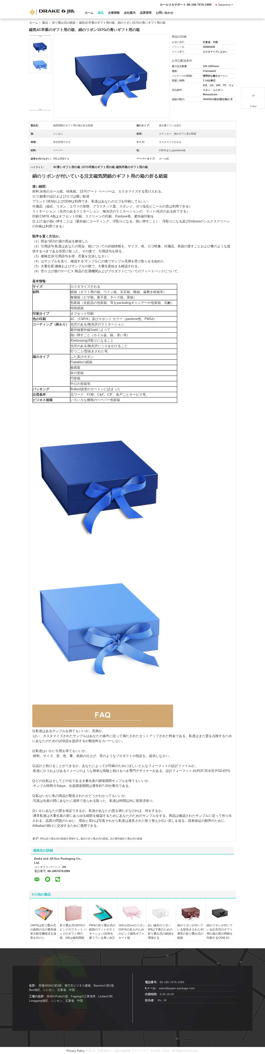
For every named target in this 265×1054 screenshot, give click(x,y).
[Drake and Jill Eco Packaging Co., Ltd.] (52, 12)
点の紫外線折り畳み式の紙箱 (126, 838)
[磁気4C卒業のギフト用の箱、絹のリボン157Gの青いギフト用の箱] (40, 47)
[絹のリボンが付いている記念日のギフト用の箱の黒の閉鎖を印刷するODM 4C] (220, 912)
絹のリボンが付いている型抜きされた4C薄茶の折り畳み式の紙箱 (190, 931)
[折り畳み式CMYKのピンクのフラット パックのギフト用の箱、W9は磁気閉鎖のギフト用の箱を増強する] (73, 912)
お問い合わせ (164, 12)
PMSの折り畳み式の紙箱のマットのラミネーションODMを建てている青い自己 (102, 931)
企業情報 (114, 12)
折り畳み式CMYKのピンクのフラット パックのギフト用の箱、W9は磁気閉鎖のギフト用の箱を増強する (73, 936)
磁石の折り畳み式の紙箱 (94, 838)
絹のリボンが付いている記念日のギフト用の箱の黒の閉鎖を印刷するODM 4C (220, 931)
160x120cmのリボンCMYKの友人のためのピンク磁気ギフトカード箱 (131, 931)
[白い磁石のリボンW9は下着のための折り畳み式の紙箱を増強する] (161, 912)
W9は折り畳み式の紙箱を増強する (59, 838)
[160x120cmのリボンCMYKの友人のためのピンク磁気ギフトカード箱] (131, 912)
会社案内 (130, 12)
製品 (101, 12)
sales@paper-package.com (177, 988)
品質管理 (146, 12)
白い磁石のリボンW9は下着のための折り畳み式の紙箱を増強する (161, 931)
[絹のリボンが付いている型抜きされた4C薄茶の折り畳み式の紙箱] (190, 912)
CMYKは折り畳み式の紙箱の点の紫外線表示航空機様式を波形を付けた (43, 931)
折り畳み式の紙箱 (63, 22)
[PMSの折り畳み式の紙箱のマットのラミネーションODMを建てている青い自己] (102, 912)
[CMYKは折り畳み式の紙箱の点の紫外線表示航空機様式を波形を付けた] (43, 912)
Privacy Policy (75, 1050)
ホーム (89, 12)
